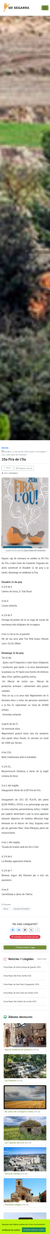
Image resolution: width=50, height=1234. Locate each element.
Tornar (8, 468)
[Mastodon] (25, 930)
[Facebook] (13, 930)
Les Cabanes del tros (18, 1142)
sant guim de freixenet (21, 909)
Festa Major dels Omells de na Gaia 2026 (20, 1001)
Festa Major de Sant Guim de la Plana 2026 (21, 993)
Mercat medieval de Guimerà (22, 1049)
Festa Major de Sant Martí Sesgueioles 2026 (21, 984)
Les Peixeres (13, 1080)
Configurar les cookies (11, 1230)
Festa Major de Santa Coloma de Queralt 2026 (22, 967)
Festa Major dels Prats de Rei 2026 (17, 976)
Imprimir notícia (25, 468)
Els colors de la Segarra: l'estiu (22, 1111)
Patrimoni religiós (16, 1204)
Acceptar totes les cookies (33, 1230)
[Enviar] (37, 930)
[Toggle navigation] (45, 7)
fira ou (6, 909)
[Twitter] (31, 930)
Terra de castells (16, 1173)
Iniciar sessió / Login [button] (26, 947)
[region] (25, 1226)
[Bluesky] (19, 930)
